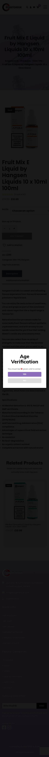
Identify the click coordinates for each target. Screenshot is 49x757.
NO (24, 380)
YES (24, 374)
